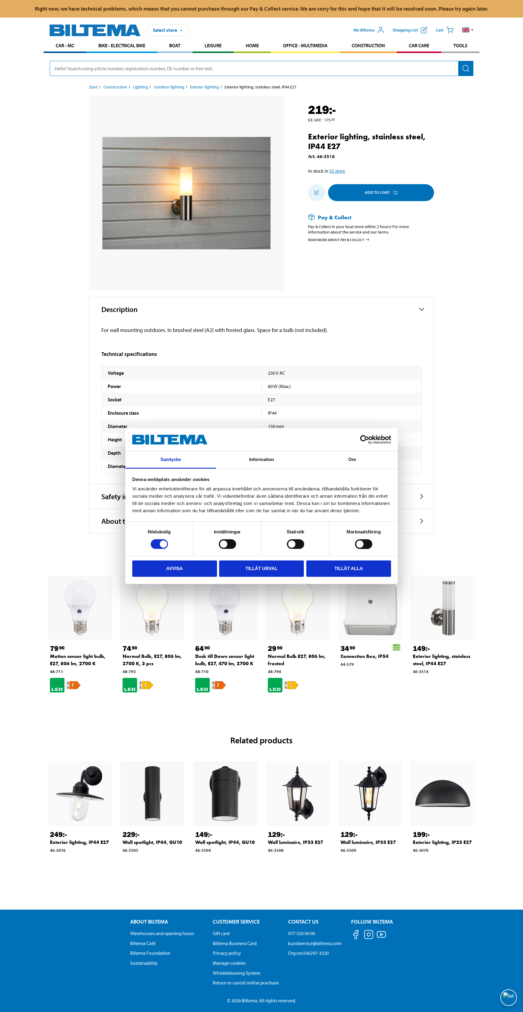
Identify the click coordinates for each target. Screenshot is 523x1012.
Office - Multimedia (305, 45)
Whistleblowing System (236, 973)
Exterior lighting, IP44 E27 (79, 842)
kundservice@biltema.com (314, 943)
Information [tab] (261, 459)
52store (337, 171)
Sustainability (144, 963)
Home (252, 45)
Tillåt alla (348, 568)
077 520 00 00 (301, 933)
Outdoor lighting (169, 87)
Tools (460, 45)
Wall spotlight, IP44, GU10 (152, 842)
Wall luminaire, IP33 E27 (295, 842)
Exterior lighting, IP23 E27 (442, 842)
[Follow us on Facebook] (356, 935)
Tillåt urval (261, 568)
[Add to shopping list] (316, 192)
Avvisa (174, 568)
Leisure (213, 45)
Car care (419, 45)
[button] (467, 30)
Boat (174, 45)
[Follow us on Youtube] (381, 937)
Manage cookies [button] (229, 963)
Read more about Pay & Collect (336, 239)
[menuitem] (65, 46)
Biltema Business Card (235, 943)
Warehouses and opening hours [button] (162, 933)
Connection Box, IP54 (364, 656)
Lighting (140, 87)
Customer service (236, 921)
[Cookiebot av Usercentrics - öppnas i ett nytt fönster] (364, 439)
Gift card (221, 933)
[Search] (465, 68)
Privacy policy (227, 953)
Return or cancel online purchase (246, 983)
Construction (368, 45)
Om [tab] (352, 459)
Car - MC (65, 45)
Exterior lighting (204, 87)
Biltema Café (143, 943)
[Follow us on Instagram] (368, 935)
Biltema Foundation (150, 953)
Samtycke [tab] (170, 459)
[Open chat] (508, 997)
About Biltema (149, 921)
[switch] (227, 544)
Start (93, 87)
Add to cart (377, 192)
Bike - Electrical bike (121, 45)
